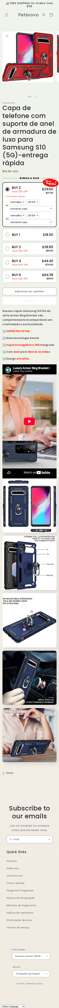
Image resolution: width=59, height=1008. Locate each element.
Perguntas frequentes (20, 890)
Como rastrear (16, 883)
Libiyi (39, 983)
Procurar (12, 861)
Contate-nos (15, 875)
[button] (6, 15)
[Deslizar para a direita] (36, 96)
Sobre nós (13, 868)
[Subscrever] (48, 839)
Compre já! (30, 301)
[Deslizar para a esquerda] (22, 96)
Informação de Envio (19, 920)
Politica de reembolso (20, 912)
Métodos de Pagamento (21, 905)
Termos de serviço (18, 927)
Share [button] (9, 773)
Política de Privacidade (21, 898)
